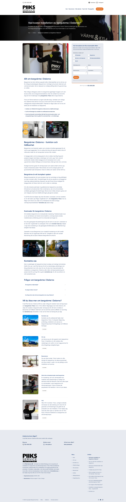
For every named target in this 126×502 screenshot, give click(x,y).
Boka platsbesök (68, 444)
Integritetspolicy (76, 478)
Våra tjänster (78, 9)
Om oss (74, 460)
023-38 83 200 (91, 85)
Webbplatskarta (76, 475)
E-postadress (90, 70)
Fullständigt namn (76, 65)
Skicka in (76, 77)
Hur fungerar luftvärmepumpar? (96, 484)
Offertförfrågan (76, 465)
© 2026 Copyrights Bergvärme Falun (30, 499)
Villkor (41, 499)
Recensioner (71, 9)
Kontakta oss (99, 9)
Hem (67, 9)
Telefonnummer (76, 70)
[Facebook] (100, 499)
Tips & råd (84, 9)
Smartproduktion (54, 499)
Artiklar (74, 472)
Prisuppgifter (91, 9)
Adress (89, 65)
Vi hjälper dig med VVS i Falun (95, 469)
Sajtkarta (47, 499)
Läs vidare (44, 329)
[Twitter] (102, 499)
